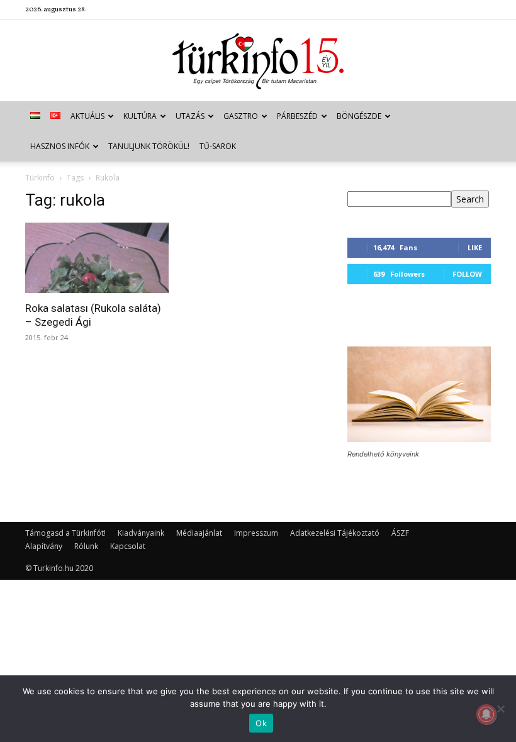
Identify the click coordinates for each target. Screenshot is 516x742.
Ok (261, 723)
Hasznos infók (59, 146)
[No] (500, 708)
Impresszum (256, 533)
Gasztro (240, 116)
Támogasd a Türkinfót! (65, 533)
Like (475, 247)
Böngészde (359, 116)
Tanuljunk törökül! (148, 146)
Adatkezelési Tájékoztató (334, 533)
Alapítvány (43, 546)
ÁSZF (400, 533)
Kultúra (140, 116)
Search (470, 199)
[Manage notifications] (486, 714)
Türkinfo (40, 177)
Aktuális (87, 116)
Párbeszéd (297, 116)
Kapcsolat (127, 546)
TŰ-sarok (217, 146)
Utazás (190, 116)
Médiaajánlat (199, 533)
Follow (467, 274)
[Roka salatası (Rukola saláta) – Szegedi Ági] (97, 258)
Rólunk (86, 546)
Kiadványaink (141, 533)
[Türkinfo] (258, 61)
